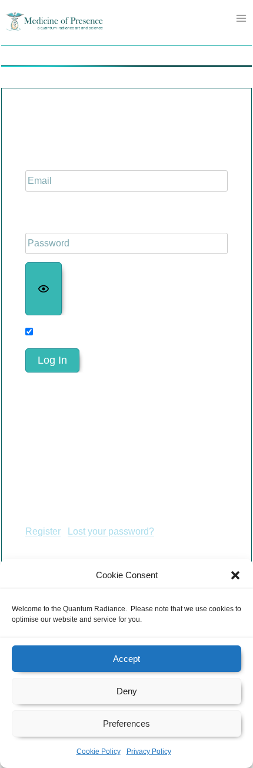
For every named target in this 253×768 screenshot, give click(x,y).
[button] (235, 575)
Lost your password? (111, 531)
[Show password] (43, 288)
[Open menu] (241, 18)
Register (43, 531)
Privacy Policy (148, 751)
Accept (126, 659)
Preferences (126, 723)
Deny (126, 691)
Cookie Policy (98, 751)
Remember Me (68, 332)
